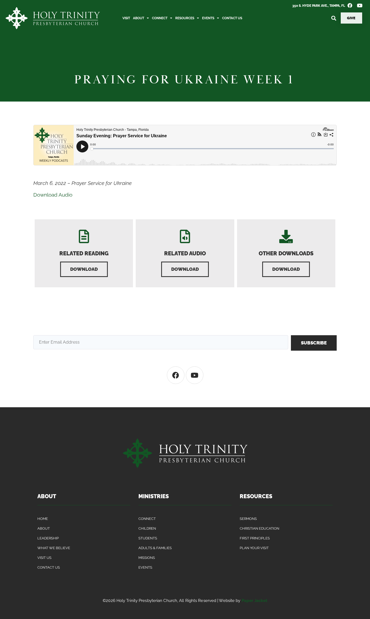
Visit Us (44, 558)
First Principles (255, 538)
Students (147, 538)
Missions (146, 558)
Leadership (48, 538)
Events (208, 18)
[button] (333, 18)
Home (42, 519)
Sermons (248, 519)
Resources (184, 18)
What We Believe (53, 548)
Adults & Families (155, 548)
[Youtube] (194, 375)
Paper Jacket (254, 600)
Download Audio (52, 195)
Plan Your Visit (254, 548)
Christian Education (259, 528)
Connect (159, 18)
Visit (126, 18)
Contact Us (232, 18)
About (138, 18)
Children (147, 528)
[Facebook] (175, 375)
